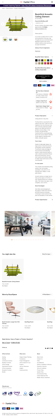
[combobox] (2, 2)
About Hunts (40, 357)
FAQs (38, 360)
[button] (2, 24)
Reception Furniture (6, 370)
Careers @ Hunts (24, 370)
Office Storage (5, 364)
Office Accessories (6, 368)
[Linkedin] (45, 348)
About (38, 353)
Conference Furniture (7, 360)
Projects (21, 364)
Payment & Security (42, 366)
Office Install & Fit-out (25, 362)
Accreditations (40, 362)
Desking (4, 359)
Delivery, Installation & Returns (44, 364)
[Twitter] (48, 348)
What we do (22, 353)
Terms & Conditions (41, 368)
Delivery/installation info (41, 28)
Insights (21, 368)
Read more (37, 51)
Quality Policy (40, 372)
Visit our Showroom (24, 366)
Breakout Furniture (6, 362)
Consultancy (22, 359)
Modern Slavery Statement (43, 377)
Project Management (25, 360)
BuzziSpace (39, 18)
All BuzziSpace (46, 294)
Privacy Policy (40, 370)
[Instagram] (50, 348)
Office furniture (6, 353)
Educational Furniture (7, 366)
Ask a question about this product (43, 76)
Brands (3, 372)
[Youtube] (52, 348)
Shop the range (46, 254)
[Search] (2, 2)
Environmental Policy (42, 373)
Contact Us (39, 359)
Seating (4, 357)
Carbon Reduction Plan (42, 375)
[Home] (27, 2)
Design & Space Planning (25, 357)
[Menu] (52, 2)
